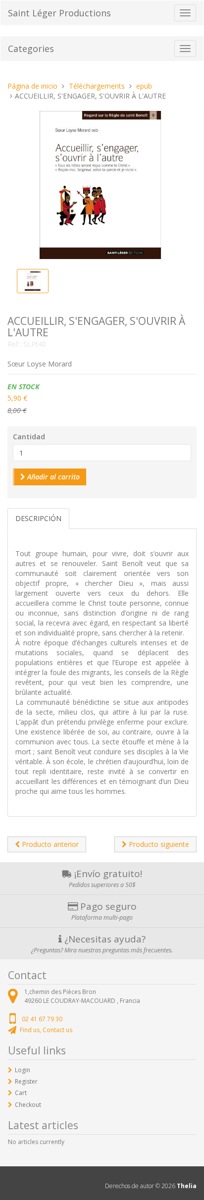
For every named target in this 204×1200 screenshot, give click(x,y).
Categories (31, 48)
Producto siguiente (158, 844)
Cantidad (29, 436)
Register (26, 1081)
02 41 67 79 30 (42, 1019)
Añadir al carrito (52, 476)
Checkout (28, 1104)
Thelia (187, 1186)
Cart (21, 1093)
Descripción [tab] (38, 518)
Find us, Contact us (46, 1030)
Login (22, 1070)
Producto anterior (49, 844)
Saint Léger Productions (59, 13)
